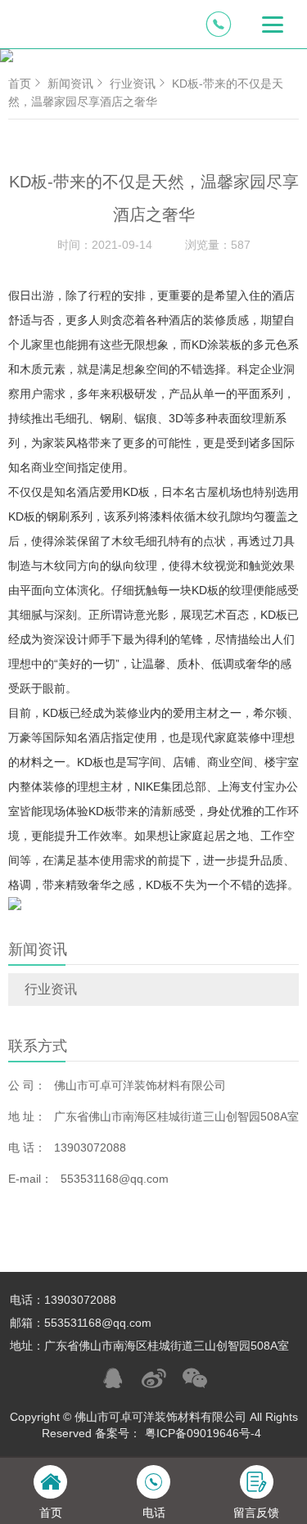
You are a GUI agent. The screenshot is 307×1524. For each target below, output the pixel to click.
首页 (19, 83)
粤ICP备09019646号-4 (203, 1433)
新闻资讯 (70, 83)
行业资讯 (51, 989)
